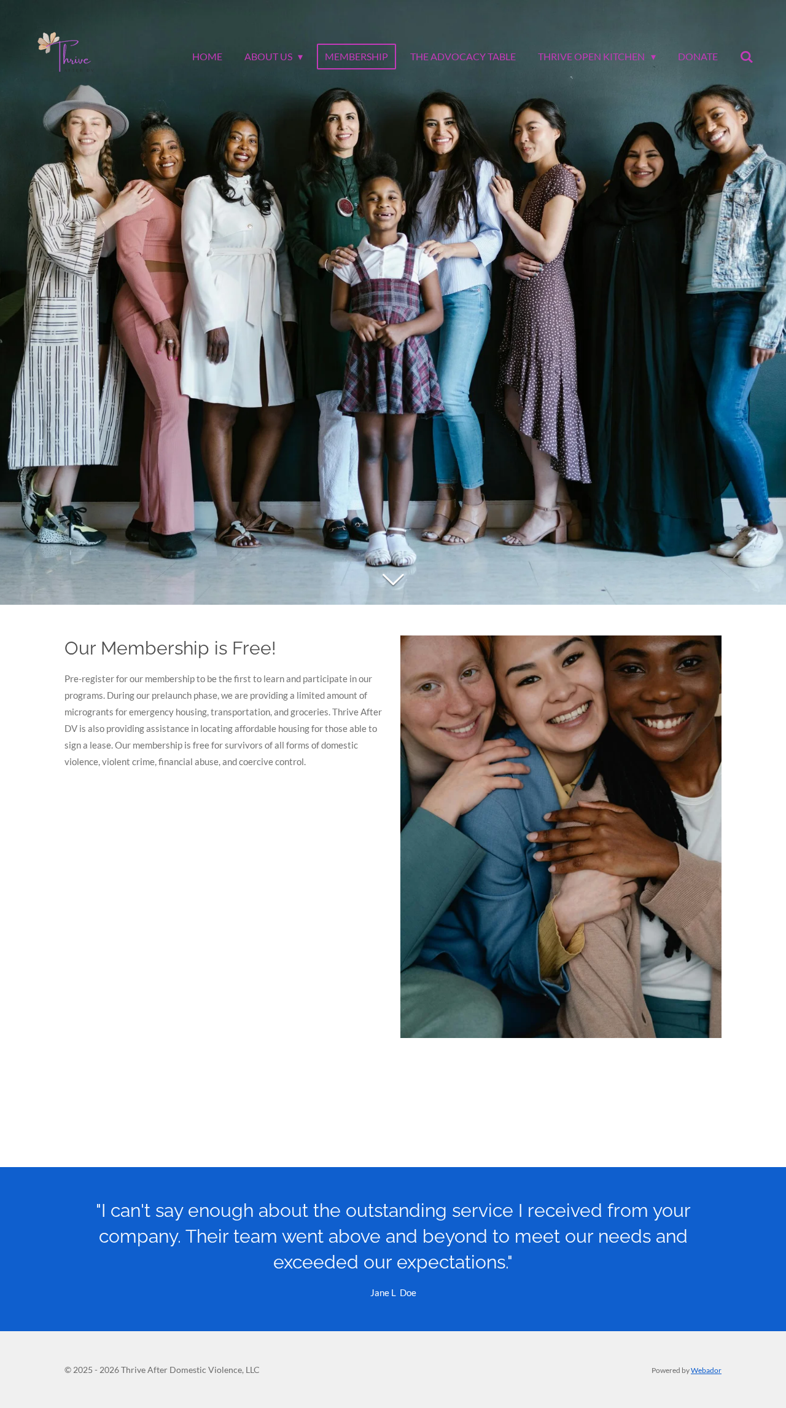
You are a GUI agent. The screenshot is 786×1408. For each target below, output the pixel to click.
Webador (706, 1370)
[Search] (746, 56)
